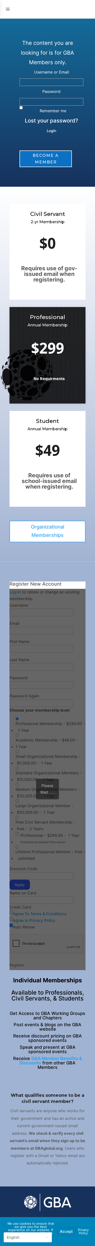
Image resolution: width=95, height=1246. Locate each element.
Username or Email (51, 72)
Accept (66, 1231)
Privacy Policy (83, 1231)
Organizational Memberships (47, 531)
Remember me (53, 110)
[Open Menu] (8, 9)
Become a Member (46, 158)
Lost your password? (51, 120)
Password (51, 91)
